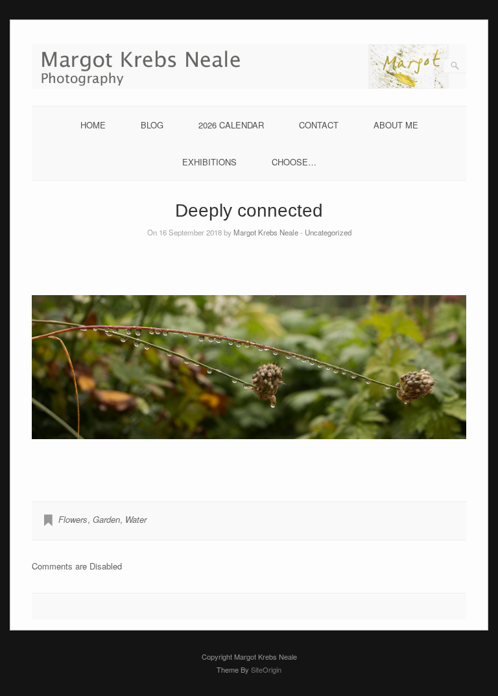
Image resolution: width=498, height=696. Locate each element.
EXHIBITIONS (209, 162)
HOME (93, 125)
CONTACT (318, 125)
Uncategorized (328, 232)
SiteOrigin (266, 669)
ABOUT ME (396, 125)
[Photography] (249, 85)
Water (136, 519)
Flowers (73, 519)
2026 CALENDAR (231, 125)
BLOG (152, 125)
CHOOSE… (294, 162)
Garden (106, 519)
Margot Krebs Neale (265, 232)
